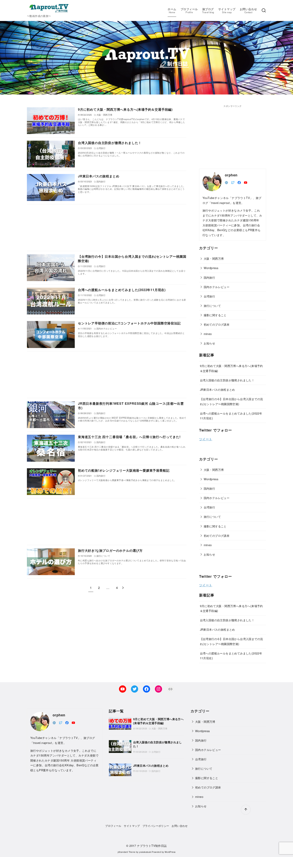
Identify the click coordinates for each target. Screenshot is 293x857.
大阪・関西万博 (214, 258)
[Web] (226, 182)
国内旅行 (209, 277)
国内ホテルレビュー (217, 287)
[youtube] (245, 182)
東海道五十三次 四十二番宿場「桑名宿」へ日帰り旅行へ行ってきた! (129, 436)
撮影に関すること (215, 315)
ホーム (172, 10)
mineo (208, 334)
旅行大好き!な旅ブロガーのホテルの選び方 (110, 550)
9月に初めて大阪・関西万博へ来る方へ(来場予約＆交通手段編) (125, 109)
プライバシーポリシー (156, 826)
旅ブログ (208, 10)
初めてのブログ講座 (217, 324)
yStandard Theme (127, 851)
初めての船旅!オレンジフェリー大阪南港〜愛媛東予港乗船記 (123, 470)
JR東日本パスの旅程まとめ (98, 176)
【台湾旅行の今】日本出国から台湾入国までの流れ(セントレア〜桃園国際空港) (132, 258)
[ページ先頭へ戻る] (245, 809)
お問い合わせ (248, 10)
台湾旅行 (209, 296)
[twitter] (233, 182)
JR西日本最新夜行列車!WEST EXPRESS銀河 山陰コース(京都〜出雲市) (131, 405)
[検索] (263, 11)
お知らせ (209, 343)
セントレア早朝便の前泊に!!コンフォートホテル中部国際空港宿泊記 (129, 323)
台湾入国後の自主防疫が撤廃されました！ (110, 142)
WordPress (170, 851)
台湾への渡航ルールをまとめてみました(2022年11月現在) (122, 289)
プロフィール (189, 10)
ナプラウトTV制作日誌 (152, 845)
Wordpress (211, 268)
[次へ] (123, 587)
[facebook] (239, 182)
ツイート (205, 439)
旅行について (212, 305)
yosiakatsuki (145, 851)
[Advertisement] (106, 228)
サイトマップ (226, 10)
